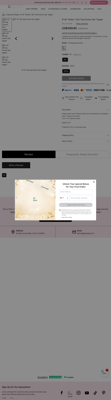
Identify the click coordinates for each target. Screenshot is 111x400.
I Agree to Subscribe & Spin (76, 205)
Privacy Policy (64, 217)
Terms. (70, 217)
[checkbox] (60, 210)
